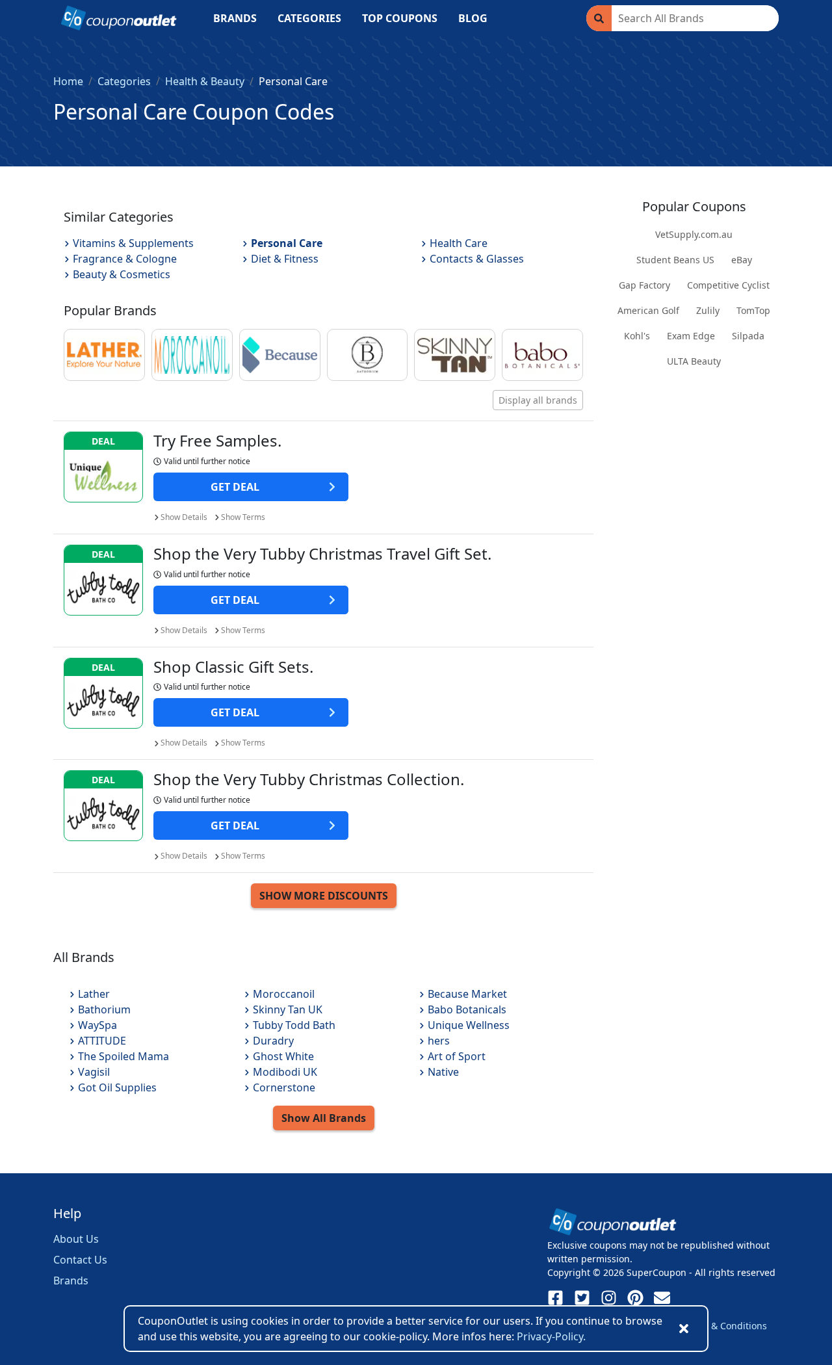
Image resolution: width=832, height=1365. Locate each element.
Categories (124, 81)
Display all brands (538, 400)
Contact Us (80, 1260)
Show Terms (243, 517)
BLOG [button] (473, 18)
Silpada (748, 336)
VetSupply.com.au (694, 234)
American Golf (648, 310)
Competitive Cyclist (728, 285)
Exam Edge (691, 336)
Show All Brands (323, 1118)
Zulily (708, 310)
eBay (741, 260)
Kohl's (637, 336)
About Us (76, 1239)
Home (68, 81)
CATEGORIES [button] (309, 18)
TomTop (753, 310)
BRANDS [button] (235, 18)
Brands (70, 1280)
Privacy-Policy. (551, 1336)
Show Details (184, 517)
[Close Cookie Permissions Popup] (683, 1328)
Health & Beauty (204, 81)
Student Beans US (675, 260)
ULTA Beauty (694, 361)
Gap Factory (644, 285)
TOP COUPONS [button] (399, 18)
